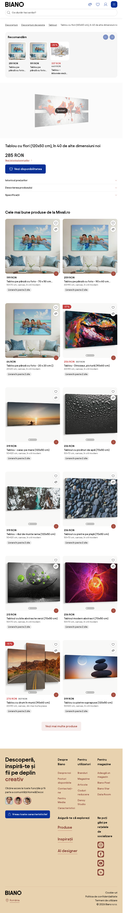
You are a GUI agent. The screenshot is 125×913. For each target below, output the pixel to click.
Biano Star (103, 788)
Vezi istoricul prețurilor (17, 160)
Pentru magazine (104, 762)
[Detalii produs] (56, 273)
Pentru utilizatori (84, 762)
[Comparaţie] (55, 229)
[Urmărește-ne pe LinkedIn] (100, 872)
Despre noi (64, 773)
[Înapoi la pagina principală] (14, 4)
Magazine (84, 778)
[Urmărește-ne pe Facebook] (100, 854)
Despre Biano (63, 762)
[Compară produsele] (90, 4)
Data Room (104, 794)
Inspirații (65, 839)
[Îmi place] (55, 223)
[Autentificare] (105, 4)
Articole (83, 784)
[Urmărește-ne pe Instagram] (100, 845)
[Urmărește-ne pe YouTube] (100, 863)
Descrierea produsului (18, 187)
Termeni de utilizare (106, 900)
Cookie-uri (111, 892)
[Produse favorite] (98, 4)
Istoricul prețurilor (16, 180)
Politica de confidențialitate (101, 896)
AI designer (67, 851)
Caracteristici (66, 808)
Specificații (12, 195)
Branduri (83, 773)
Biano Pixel (103, 782)
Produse (65, 827)
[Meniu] (114, 4)
